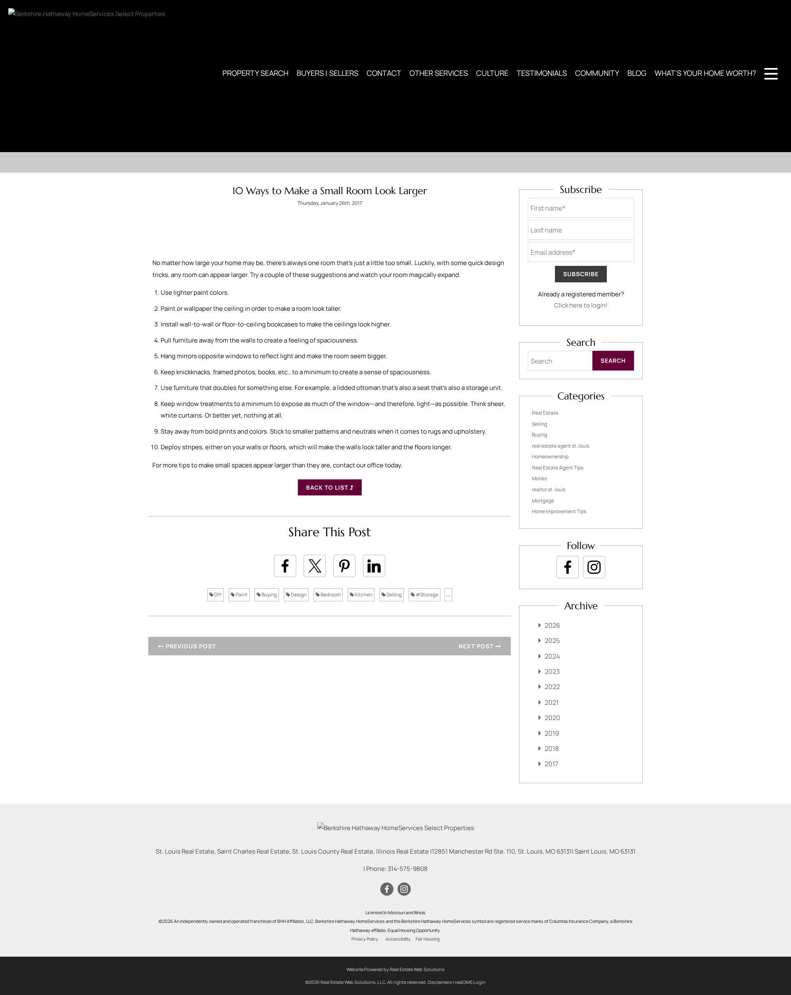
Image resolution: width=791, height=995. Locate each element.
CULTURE (492, 73)
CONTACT (384, 73)
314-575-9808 (408, 868)
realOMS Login (470, 982)
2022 (552, 686)
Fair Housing (428, 939)
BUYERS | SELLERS (327, 73)
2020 (552, 717)
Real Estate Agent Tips (557, 467)
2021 (552, 702)
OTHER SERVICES (439, 73)
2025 (552, 640)
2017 (551, 763)
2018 (552, 748)
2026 (552, 625)
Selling (394, 594)
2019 (552, 733)
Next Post (477, 646)
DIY (217, 594)
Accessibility (398, 939)
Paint (241, 594)
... (448, 594)
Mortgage (543, 500)
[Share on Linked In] (374, 566)
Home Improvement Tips (559, 511)
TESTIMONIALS (542, 73)
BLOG (636, 73)
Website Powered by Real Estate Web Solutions (395, 969)
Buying (269, 594)
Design (298, 594)
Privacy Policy (364, 939)
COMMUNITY (597, 73)
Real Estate (545, 412)
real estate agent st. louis (560, 445)
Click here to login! (581, 305)
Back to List (328, 487)
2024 (552, 656)
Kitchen (363, 594)
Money (539, 478)
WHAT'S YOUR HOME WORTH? (705, 73)
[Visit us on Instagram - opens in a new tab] (594, 567)
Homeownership (550, 456)
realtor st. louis (548, 489)
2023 (552, 671)
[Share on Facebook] (285, 566)
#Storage (426, 594)
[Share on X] (315, 566)
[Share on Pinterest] (344, 566)
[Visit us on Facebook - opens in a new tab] (568, 567)
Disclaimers (440, 982)
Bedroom (330, 594)
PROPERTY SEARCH (255, 73)
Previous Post (190, 646)
